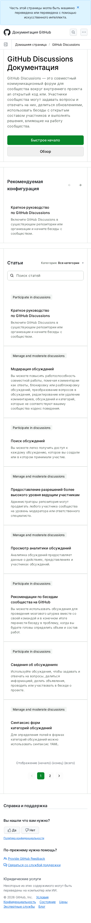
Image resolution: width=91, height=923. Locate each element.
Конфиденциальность (20, 902)
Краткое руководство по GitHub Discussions (30, 210)
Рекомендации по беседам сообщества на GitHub (34, 599)
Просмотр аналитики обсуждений (41, 548)
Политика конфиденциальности (24, 838)
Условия (42, 897)
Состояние (48, 902)
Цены (63, 902)
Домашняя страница (31, 44)
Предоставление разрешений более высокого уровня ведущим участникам (45, 492)
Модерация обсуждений (32, 369)
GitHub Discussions (66, 44)
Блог (41, 906)
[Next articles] (80, 185)
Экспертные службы (19, 906)
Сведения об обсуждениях (34, 664)
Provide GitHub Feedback (26, 858)
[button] (31, 775)
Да (14, 830)
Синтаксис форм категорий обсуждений (31, 725)
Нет (32, 830)
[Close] (78, 7)
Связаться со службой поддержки (34, 865)
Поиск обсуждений (28, 441)
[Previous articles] (69, 185)
